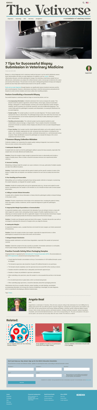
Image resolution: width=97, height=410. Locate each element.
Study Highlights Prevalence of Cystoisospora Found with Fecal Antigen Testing (48, 344)
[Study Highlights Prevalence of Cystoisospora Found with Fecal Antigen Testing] (48, 332)
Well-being (30, 18)
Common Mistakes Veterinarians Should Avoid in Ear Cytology (77, 344)
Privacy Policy (63, 398)
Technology (18, 18)
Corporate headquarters (34, 394)
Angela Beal (36, 299)
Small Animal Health (49, 394)
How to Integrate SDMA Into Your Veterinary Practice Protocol (19, 344)
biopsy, (10, 292)
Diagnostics (10, 18)
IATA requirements (13, 255)
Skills (24, 18)
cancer (46, 76)
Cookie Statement (64, 400)
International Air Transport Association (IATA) (37, 254)
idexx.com (62, 396)
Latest (8, 394)
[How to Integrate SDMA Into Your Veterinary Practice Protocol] (19, 332)
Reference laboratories (49, 400)
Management (39, 18)
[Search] (83, 3)
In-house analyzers (48, 398)
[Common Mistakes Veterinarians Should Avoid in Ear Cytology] (77, 332)
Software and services (48, 396)
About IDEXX (63, 394)
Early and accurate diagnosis (13, 87)
